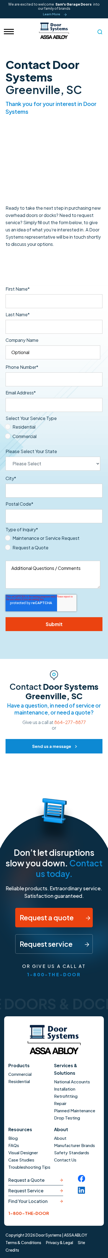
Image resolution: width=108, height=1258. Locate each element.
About (61, 1129)
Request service (47, 944)
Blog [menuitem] (13, 1138)
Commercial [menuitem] (20, 1074)
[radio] (53, 428)
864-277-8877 (70, 722)
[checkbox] (53, 433)
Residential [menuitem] (19, 1081)
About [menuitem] (60, 1138)
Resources (20, 1129)
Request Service (25, 1190)
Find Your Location (28, 1201)
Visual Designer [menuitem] (23, 1152)
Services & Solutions (65, 1069)
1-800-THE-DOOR (54, 974)
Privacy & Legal (59, 1242)
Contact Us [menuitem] (65, 1159)
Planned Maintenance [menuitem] (74, 1110)
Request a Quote (26, 1180)
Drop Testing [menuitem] (67, 1117)
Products (19, 1065)
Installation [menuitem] (64, 1088)
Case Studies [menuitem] (21, 1159)
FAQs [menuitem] (13, 1145)
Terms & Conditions (23, 1242)
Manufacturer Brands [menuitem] (74, 1145)
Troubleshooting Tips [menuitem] (29, 1167)
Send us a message (51, 746)
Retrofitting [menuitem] (66, 1096)
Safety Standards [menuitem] (71, 1152)
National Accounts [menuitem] (72, 1081)
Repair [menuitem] (60, 1103)
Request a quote (47, 917)
